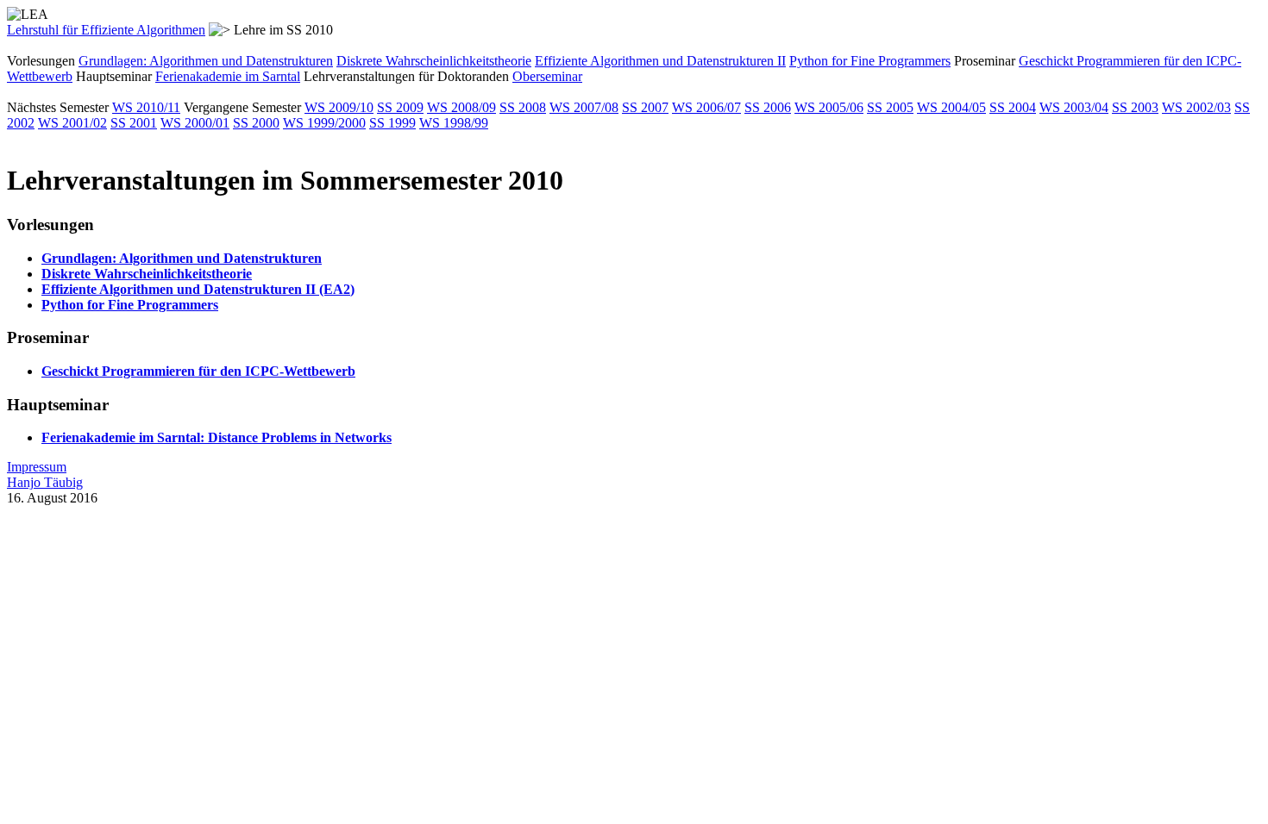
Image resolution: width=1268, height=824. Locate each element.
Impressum (36, 466)
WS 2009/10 (338, 107)
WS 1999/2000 (324, 122)
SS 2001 (133, 122)
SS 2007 (645, 107)
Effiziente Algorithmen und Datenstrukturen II (660, 60)
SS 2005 (890, 107)
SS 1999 (392, 122)
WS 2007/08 (583, 107)
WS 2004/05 (951, 107)
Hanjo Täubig (45, 482)
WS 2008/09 (461, 107)
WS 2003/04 (1073, 107)
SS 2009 (400, 107)
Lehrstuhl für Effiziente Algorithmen (106, 29)
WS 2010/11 (146, 107)
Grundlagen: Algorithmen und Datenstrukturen (205, 60)
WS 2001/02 (72, 122)
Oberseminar (547, 76)
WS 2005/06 (828, 107)
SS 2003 (1135, 107)
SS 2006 (767, 107)
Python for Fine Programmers (870, 60)
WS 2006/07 (706, 107)
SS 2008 (522, 107)
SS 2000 (256, 122)
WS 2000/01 (194, 122)
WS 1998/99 (453, 122)
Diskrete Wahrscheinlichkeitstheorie (433, 60)
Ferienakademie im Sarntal (227, 76)
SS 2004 (1012, 107)
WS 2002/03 (1196, 107)
